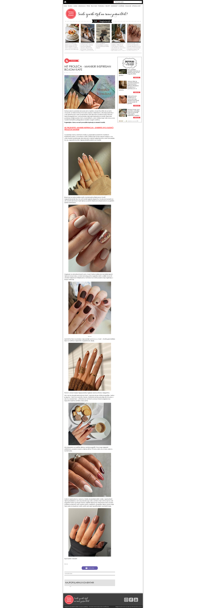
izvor (90, 336)
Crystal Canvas (123, 606)
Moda (75, 6)
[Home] (77, 600)
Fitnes (88, 6)
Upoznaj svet (136, 6)
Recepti (107, 6)
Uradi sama (82, 6)
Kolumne (128, 6)
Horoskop (114, 6)
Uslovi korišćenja (104, 606)
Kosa (65, 6)
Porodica (101, 6)
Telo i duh (94, 6)
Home (65, 2)
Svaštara (121, 6)
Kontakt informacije (94, 606)
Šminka (70, 6)
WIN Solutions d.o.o (136, 606)
